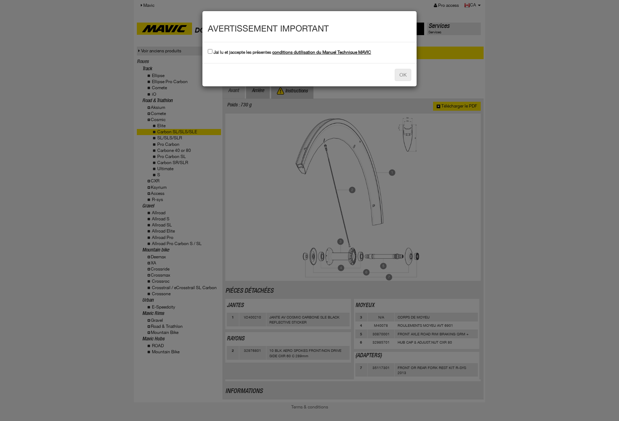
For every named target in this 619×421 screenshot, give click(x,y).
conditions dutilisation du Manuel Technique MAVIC (321, 52)
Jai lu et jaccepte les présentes (291, 52)
